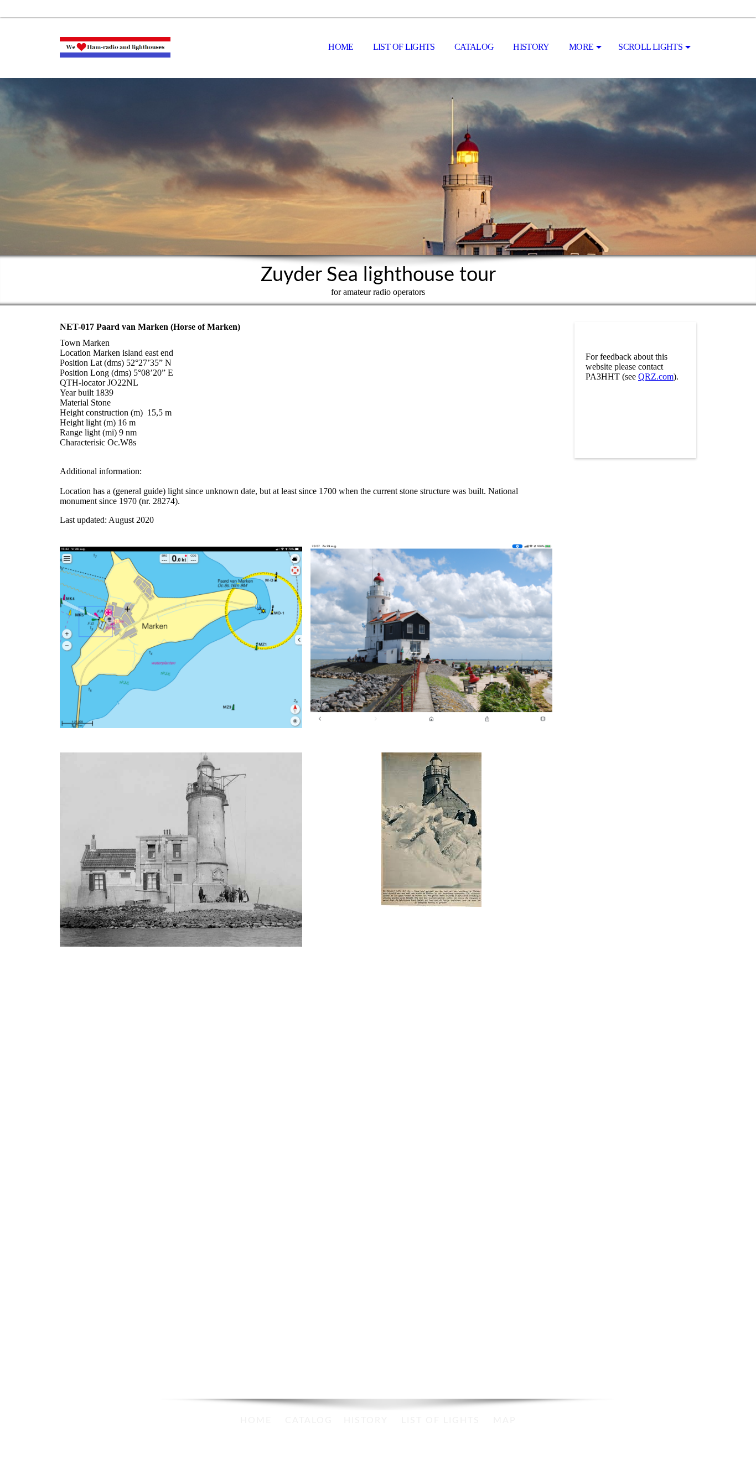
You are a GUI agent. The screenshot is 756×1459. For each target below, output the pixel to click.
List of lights (404, 46)
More (581, 46)
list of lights (440, 1420)
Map (504, 1420)
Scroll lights (650, 46)
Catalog (474, 46)
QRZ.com (656, 376)
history (366, 1420)
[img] (115, 47)
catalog (309, 1420)
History (531, 46)
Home (340, 46)
